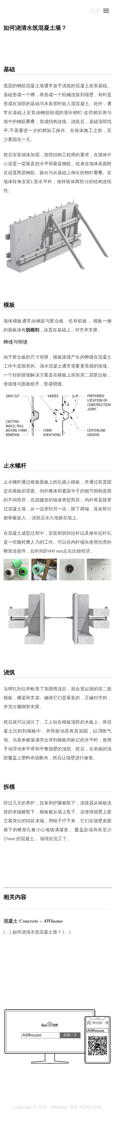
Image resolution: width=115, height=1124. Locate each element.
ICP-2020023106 (86, 1107)
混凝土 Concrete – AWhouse (33, 920)
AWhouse (58, 1107)
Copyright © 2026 (30, 1107)
